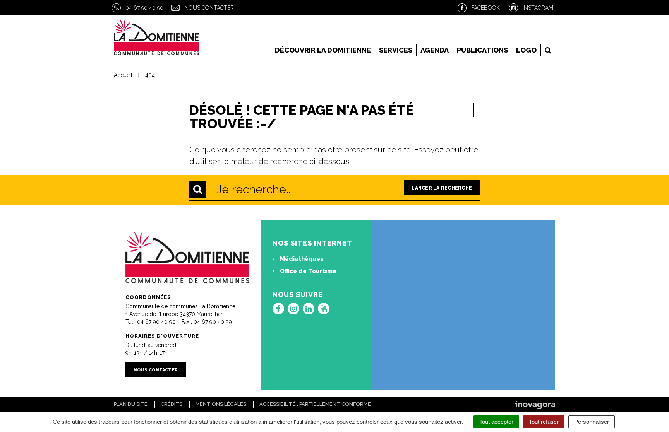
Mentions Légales (221, 404)
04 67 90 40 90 (144, 8)
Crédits (171, 404)
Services (395, 50)
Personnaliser (591, 421)
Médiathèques (300, 258)
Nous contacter (209, 8)
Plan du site (131, 404)
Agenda (434, 50)
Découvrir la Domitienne (323, 50)
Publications (482, 50)
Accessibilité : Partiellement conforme (315, 404)
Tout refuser (544, 421)
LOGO (526, 50)
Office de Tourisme (307, 271)
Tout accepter (496, 421)
